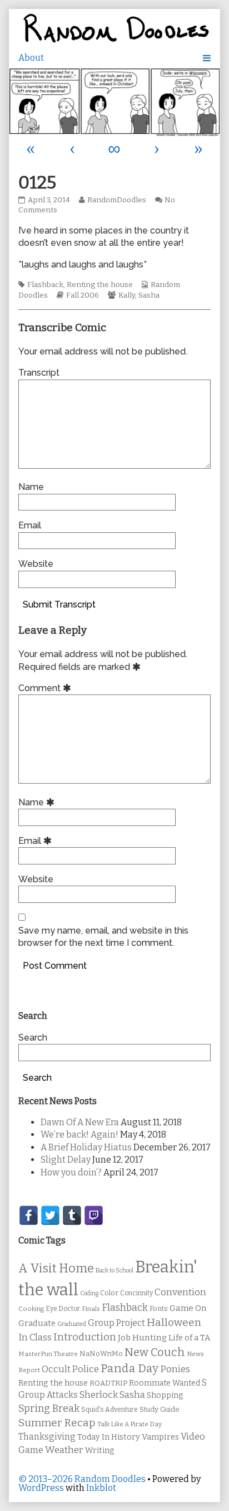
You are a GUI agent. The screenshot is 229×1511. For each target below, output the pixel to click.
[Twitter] (50, 1215)
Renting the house (100, 284)
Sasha (149, 295)
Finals (91, 1309)
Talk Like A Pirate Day (129, 1424)
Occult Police (70, 1369)
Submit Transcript (59, 604)
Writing (99, 1450)
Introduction (84, 1337)
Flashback (45, 284)
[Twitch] (93, 1215)
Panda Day (129, 1368)
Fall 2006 (82, 295)
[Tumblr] (72, 1215)
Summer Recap (57, 1422)
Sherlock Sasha (112, 1394)
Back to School (114, 1270)
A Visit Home (56, 1268)
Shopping (165, 1395)
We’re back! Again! (79, 1134)
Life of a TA (189, 1338)
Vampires (160, 1437)
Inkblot (101, 1488)
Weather (64, 1450)
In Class (35, 1337)
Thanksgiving (47, 1436)
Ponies (175, 1369)
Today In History (108, 1437)
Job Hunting (142, 1338)
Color (109, 1293)
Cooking (31, 1309)
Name (31, 487)
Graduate (37, 1323)
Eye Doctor (63, 1309)
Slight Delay (66, 1159)
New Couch (155, 1352)
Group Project (116, 1323)
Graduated (71, 1324)
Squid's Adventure (109, 1409)
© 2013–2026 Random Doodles (82, 1479)
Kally (126, 295)
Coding (89, 1293)
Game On (188, 1308)
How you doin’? (71, 1172)
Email (29, 525)
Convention (180, 1292)
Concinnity (136, 1293)
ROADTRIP (108, 1383)
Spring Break (48, 1408)
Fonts (159, 1308)
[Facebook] (28, 1215)
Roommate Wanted (164, 1383)
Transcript (38, 372)
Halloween (174, 1322)
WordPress (41, 1488)
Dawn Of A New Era (80, 1122)
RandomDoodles (116, 200)
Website (35, 563)
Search (32, 1037)
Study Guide (160, 1409)
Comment (46, 688)
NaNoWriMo (101, 1353)
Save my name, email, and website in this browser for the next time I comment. (103, 936)
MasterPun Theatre (48, 1354)
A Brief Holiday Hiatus (86, 1147)
